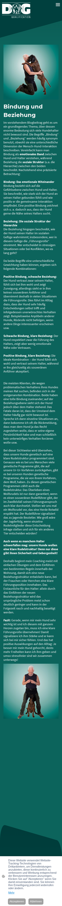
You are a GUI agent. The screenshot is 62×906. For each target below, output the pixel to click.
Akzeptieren (16, 901)
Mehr (11, 892)
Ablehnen (36, 901)
